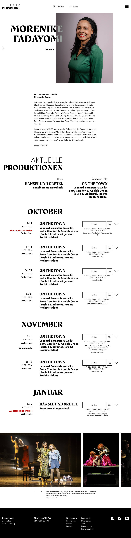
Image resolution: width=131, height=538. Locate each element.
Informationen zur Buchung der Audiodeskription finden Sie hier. (97, 415)
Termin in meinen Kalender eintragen (109, 224)
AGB (83, 523)
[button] (126, 6)
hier (105, 350)
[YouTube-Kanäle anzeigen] (127, 518)
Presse (69, 523)
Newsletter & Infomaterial (71, 519)
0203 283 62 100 (41, 520)
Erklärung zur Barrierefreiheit (87, 527)
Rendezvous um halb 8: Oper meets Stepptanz (59, 137)
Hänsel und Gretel (44, 184)
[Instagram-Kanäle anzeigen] (119, 518)
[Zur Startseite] (11, 7)
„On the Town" (77, 132)
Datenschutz (86, 520)
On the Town (95, 184)
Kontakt (69, 526)
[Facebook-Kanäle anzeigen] (112, 518)
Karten (75, 6)
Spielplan (60, 6)
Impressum (85, 518)
